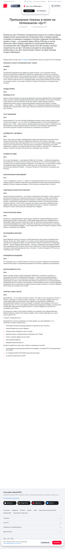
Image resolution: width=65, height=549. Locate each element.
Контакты (22, 510)
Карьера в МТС (7, 513)
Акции (35, 510)
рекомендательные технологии (12, 543)
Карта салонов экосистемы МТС (47, 510)
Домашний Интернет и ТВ (40, 27)
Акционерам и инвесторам (20, 513)
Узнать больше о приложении (11, 498)
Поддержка (15, 510)
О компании (6, 510)
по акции (25, 60)
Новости (29, 510)
